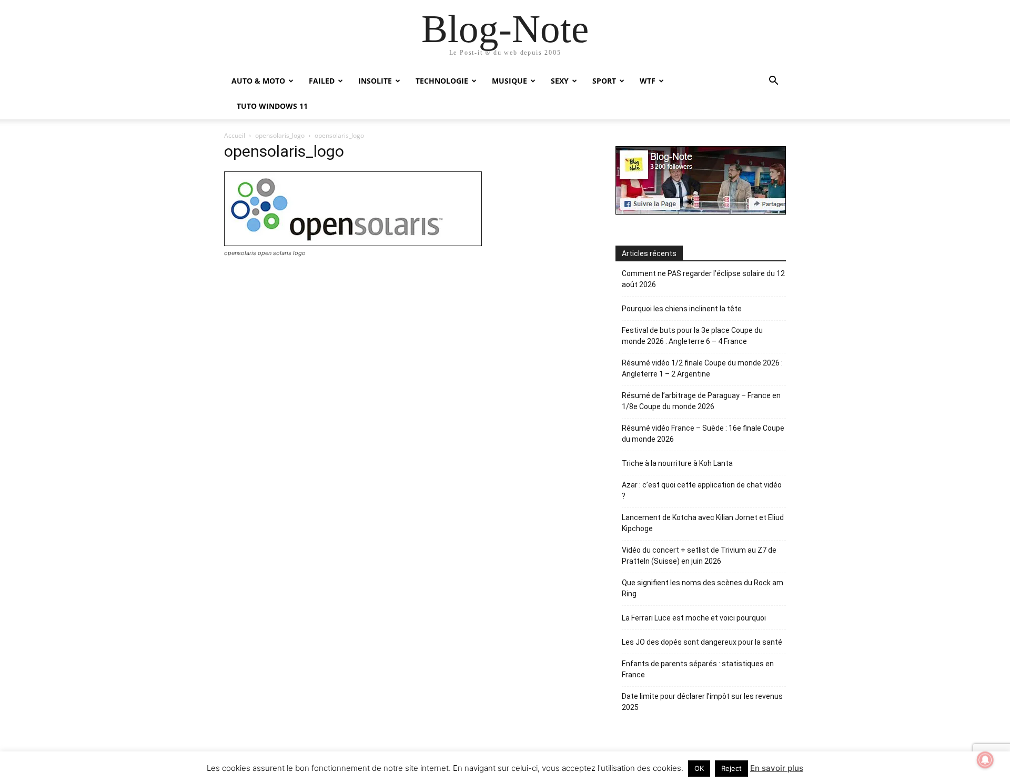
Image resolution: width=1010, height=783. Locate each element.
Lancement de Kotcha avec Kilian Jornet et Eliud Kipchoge (703, 523)
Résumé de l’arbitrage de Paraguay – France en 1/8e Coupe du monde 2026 (701, 401)
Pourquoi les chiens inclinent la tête (682, 308)
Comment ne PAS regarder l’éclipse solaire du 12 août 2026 (703, 279)
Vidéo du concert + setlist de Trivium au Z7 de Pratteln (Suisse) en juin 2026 (699, 555)
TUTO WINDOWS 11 (272, 106)
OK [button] (699, 768)
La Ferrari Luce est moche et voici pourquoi (694, 618)
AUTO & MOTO (258, 81)
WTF (647, 81)
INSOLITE (375, 81)
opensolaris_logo (280, 135)
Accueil (234, 135)
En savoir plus (776, 768)
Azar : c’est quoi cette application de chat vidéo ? (702, 490)
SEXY (560, 81)
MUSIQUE (509, 81)
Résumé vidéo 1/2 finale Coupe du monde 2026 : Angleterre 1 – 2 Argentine (702, 368)
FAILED (322, 81)
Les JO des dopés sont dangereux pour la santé (702, 642)
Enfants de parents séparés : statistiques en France (698, 669)
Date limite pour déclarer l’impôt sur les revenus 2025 (702, 701)
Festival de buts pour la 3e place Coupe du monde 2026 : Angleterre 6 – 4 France (692, 335)
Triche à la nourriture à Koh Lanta (677, 463)
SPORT (604, 81)
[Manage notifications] (985, 759)
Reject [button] (731, 768)
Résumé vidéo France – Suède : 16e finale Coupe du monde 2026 (703, 433)
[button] (773, 82)
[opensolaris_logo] (353, 243)
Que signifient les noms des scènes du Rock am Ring (702, 588)
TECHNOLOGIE (442, 81)
